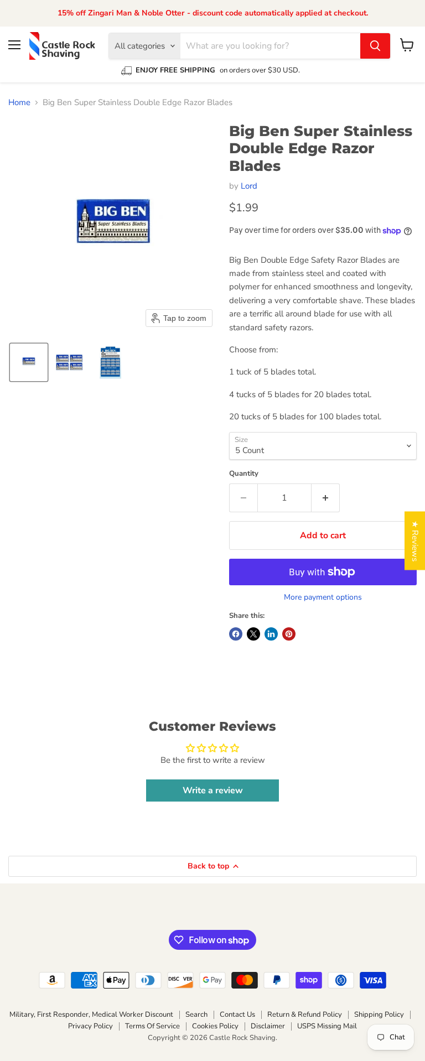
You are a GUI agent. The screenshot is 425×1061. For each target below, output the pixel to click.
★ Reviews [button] (415, 541)
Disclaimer (268, 1026)
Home (19, 102)
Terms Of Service (152, 1026)
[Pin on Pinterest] (289, 634)
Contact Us (237, 1015)
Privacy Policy (90, 1026)
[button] (29, 362)
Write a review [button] (213, 790)
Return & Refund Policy (304, 1015)
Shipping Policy (379, 1015)
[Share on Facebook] (235, 634)
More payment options (323, 597)
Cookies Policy (215, 1026)
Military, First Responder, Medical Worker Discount (91, 1015)
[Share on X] (253, 634)
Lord (249, 185)
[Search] (375, 46)
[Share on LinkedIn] (271, 634)
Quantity (243, 474)
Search (196, 1015)
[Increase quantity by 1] (326, 497)
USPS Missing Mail (327, 1026)
